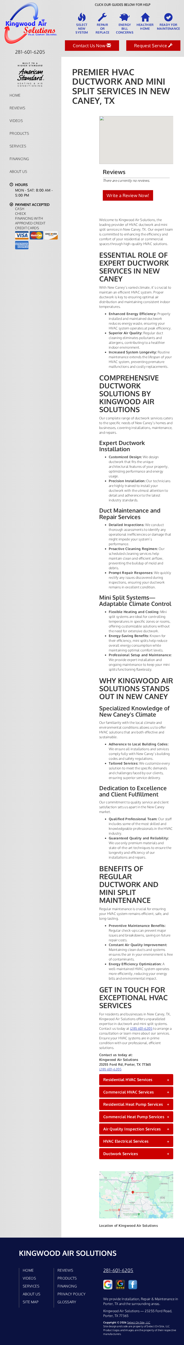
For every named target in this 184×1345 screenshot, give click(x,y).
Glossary (67, 1302)
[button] (136, 1080)
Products (19, 133)
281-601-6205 (118, 1270)
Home (15, 95)
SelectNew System (81, 28)
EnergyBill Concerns (124, 28)
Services (18, 146)
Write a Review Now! (128, 195)
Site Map (31, 1302)
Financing (19, 159)
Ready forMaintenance (168, 26)
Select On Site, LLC (138, 1322)
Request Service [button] (151, 45)
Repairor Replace (102, 28)
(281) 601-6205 (141, 1028)
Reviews (17, 108)
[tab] (136, 1080)
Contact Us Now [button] (90, 45)
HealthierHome (145, 26)
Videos (16, 120)
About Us (18, 171)
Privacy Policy (72, 1294)
